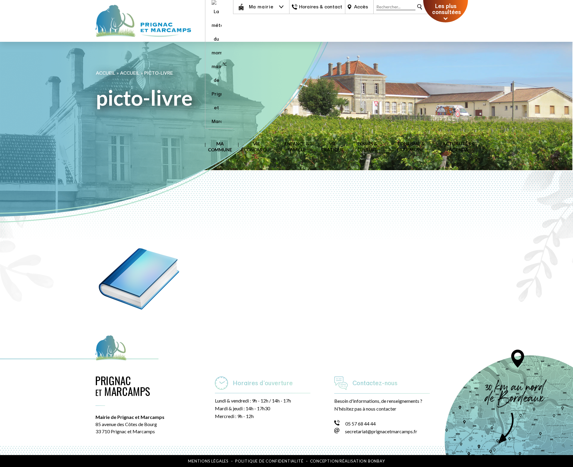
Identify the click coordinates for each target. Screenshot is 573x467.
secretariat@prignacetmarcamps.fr (381, 431)
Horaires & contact (320, 7)
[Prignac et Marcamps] (143, 40)
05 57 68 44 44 (360, 423)
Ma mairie (261, 7)
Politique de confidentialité (269, 461)
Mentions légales (208, 461)
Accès (361, 7)
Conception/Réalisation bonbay (347, 461)
